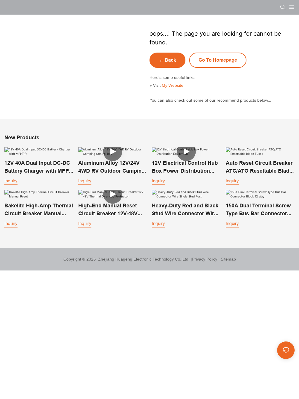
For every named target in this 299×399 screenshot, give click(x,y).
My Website (172, 85)
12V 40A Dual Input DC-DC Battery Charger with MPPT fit (38, 167)
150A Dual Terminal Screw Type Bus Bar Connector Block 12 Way (258, 209)
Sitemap (227, 259)
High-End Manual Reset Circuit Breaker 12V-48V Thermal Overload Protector (108, 209)
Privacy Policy (204, 259)
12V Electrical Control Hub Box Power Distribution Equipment (185, 167)
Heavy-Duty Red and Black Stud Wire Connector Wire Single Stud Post (185, 209)
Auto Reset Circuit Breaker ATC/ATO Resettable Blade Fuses (259, 167)
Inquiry (11, 180)
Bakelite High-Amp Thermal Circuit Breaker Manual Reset (38, 209)
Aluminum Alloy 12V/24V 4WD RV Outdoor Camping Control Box (111, 167)
